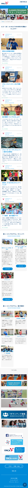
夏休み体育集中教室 (8, 51)
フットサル (7, 336)
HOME (3, 21)
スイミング (7, 318)
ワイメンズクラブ (14, 480)
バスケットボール (20, 336)
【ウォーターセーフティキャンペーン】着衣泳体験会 (11, 151)
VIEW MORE (7, 268)
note (19, 34)
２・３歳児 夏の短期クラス (10, 216)
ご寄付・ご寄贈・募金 (14, 466)
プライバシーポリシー (14, 482)
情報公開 (14, 471)
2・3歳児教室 (7, 353)
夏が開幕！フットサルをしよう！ (11, 117)
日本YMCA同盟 (14, 478)
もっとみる (5, 63)
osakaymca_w (8, 34)
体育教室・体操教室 (21, 318)
